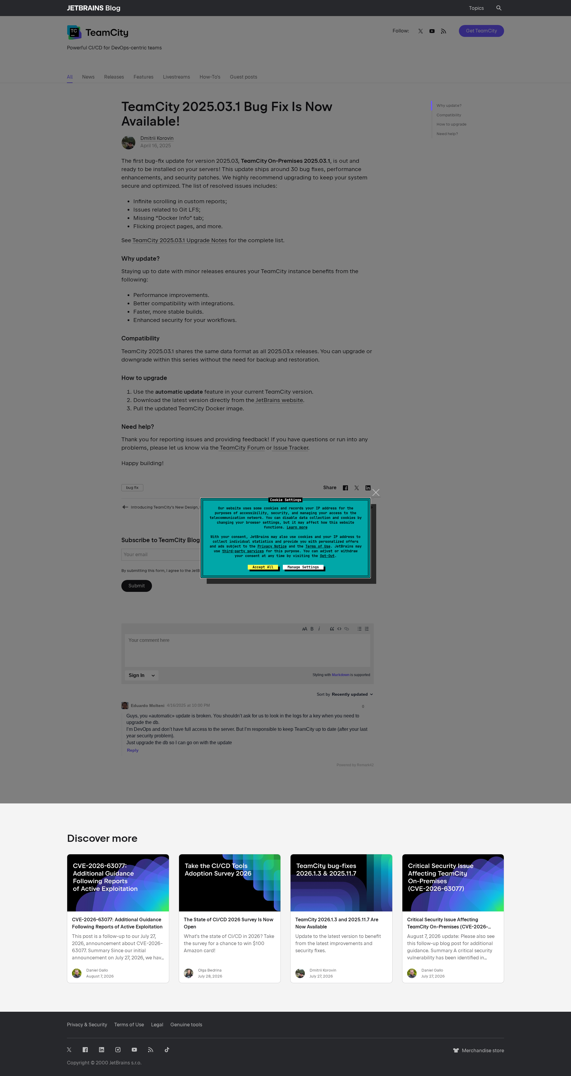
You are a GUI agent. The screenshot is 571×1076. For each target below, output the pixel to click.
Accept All (262, 567)
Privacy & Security (87, 1024)
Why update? (449, 105)
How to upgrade (452, 124)
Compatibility (449, 115)
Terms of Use (317, 546)
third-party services (243, 551)
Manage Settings (303, 567)
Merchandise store (481, 1053)
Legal (157, 1024)
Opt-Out (327, 555)
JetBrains (119, 1063)
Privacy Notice (272, 546)
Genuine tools (186, 1024)
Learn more (297, 527)
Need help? (447, 134)
